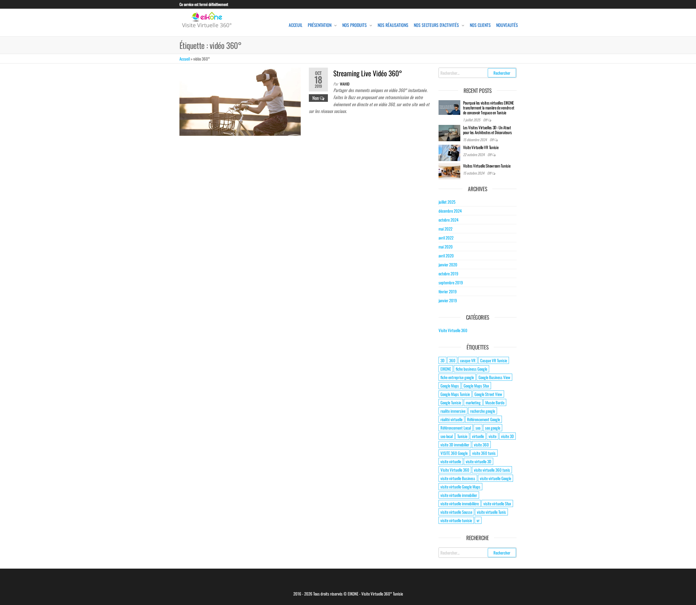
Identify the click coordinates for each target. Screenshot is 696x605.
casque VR (468, 360)
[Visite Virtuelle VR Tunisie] (449, 152)
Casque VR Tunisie (493, 360)
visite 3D (507, 436)
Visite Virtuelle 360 (453, 330)
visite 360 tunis (484, 453)
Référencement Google (483, 419)
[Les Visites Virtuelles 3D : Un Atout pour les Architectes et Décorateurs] (449, 133)
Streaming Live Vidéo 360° (367, 73)
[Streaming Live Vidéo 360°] (240, 101)
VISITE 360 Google (454, 453)
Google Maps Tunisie (455, 394)
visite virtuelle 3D (478, 461)
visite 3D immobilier (454, 445)
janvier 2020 (448, 264)
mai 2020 (446, 247)
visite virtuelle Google (495, 478)
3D (442, 360)
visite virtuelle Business (457, 478)
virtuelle (478, 436)
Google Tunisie (450, 402)
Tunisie (462, 436)
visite (492, 436)
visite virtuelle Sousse (456, 512)
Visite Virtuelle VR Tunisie (481, 147)
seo (478, 428)
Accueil (184, 59)
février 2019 (448, 291)
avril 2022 (446, 238)
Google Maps (449, 386)
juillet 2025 (447, 202)
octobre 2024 (448, 220)
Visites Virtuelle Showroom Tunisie (487, 166)
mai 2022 (445, 229)
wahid (344, 84)
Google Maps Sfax (476, 386)
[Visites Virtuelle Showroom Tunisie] (449, 171)
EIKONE (445, 369)
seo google (492, 428)
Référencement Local (455, 428)
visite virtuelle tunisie (456, 520)
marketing (473, 402)
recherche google (482, 411)
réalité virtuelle (451, 419)
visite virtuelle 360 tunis (492, 470)
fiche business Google (471, 369)
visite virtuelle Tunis (491, 512)
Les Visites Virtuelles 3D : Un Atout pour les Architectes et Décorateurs (487, 129)
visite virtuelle (450, 461)
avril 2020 (446, 256)
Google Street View (488, 394)
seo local (446, 436)
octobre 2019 (448, 273)
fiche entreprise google (457, 377)
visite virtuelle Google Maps (460, 487)
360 (452, 360)
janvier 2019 (448, 300)
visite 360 (481, 445)
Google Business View (494, 377)
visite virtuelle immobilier (458, 495)
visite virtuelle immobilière (459, 503)
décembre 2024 (450, 211)
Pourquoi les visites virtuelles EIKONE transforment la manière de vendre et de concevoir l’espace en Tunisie (488, 107)
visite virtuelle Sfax (497, 503)
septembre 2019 (451, 282)
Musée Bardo (494, 402)
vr (478, 520)
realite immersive (452, 411)
